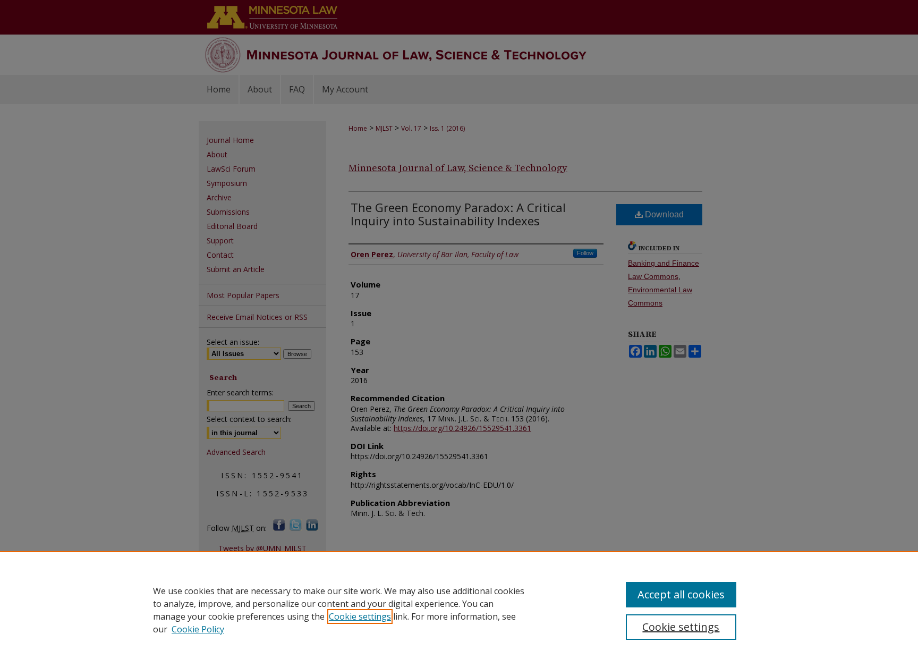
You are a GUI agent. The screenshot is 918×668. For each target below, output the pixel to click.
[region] (459, 609)
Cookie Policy (198, 629)
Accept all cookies (681, 594)
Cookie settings (360, 616)
